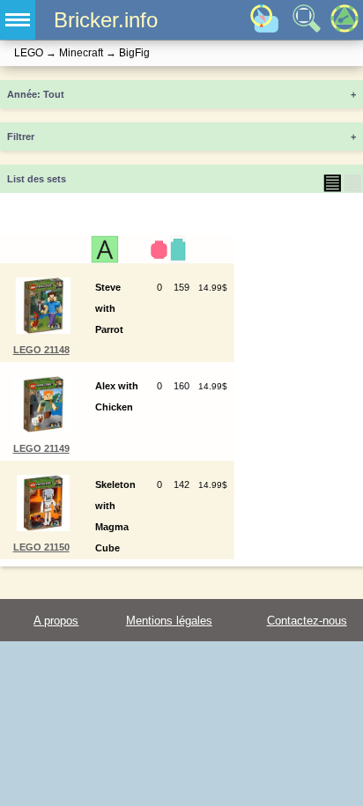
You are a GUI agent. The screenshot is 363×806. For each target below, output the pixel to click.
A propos (55, 620)
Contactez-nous (307, 620)
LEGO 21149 (41, 448)
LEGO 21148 (41, 349)
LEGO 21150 (41, 547)
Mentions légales (169, 620)
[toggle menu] (17, 20)
